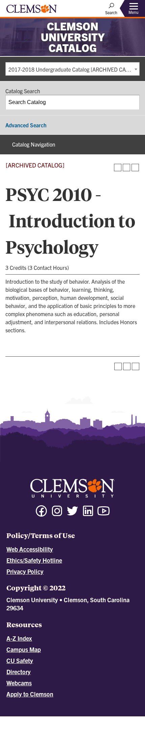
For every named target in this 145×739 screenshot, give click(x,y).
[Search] (132, 102)
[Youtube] (103, 514)
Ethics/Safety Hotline (34, 560)
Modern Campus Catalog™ (86, 725)
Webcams (19, 683)
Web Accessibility (29, 549)
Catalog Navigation (33, 144)
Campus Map (23, 649)
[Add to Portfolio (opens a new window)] (117, 167)
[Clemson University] (31, 11)
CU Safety (19, 660)
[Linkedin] (88, 514)
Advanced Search (26, 125)
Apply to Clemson (29, 694)
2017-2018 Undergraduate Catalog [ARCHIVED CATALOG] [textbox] (73, 69)
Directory (18, 672)
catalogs (43, 719)
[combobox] (72, 69)
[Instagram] (57, 514)
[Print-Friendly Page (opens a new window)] (126, 167)
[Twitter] (72, 514)
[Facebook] (41, 514)
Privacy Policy (25, 571)
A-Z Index (19, 638)
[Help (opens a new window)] (135, 167)
